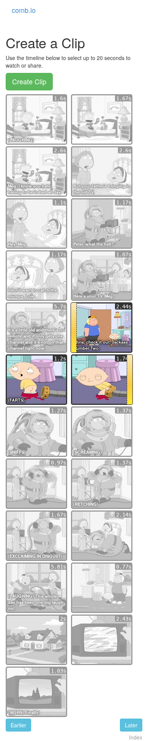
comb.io (24, 10)
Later (131, 725)
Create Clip (29, 81)
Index (135, 737)
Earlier (18, 725)
